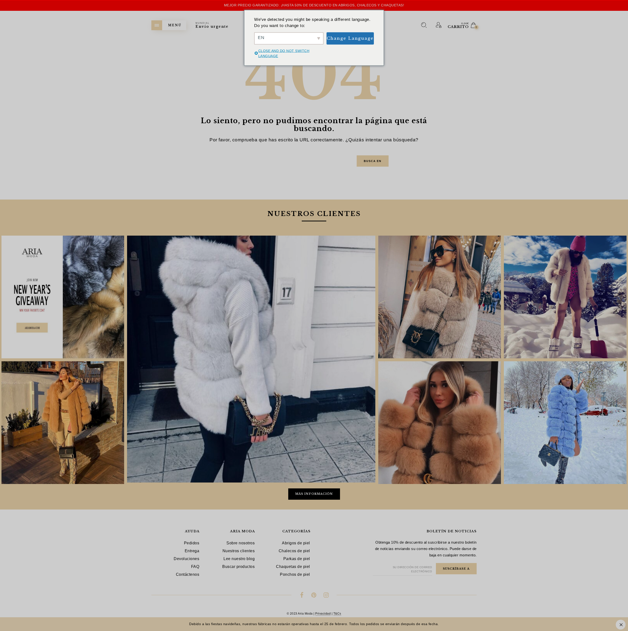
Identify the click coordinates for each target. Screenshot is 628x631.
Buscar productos (238, 566)
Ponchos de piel (295, 574)
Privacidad (323, 613)
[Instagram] (326, 596)
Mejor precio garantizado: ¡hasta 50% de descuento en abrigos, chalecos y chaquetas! (314, 5)
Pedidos (191, 543)
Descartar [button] (621, 625)
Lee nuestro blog (239, 559)
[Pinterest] (313, 596)
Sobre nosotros (240, 543)
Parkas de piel (296, 559)
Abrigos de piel (296, 543)
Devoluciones (186, 559)
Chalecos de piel (294, 551)
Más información (314, 494)
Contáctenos (187, 574)
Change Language (350, 38)
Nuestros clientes (238, 551)
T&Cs (337, 613)
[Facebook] (301, 596)
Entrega (192, 551)
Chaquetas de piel (293, 566)
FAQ (195, 566)
